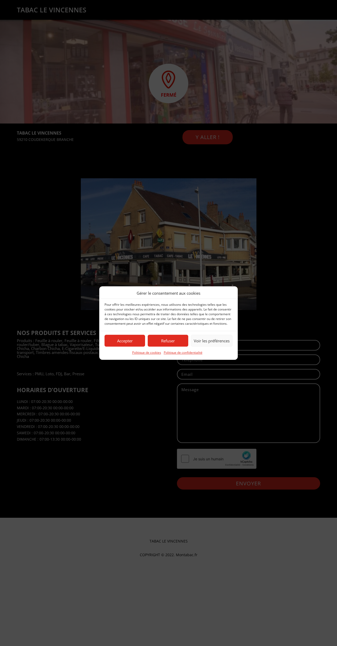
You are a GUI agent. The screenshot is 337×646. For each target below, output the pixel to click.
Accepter (125, 340)
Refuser (168, 340)
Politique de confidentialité (183, 353)
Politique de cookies (146, 353)
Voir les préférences (212, 340)
